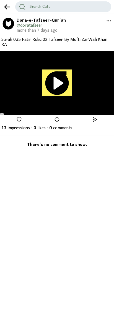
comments (60, 128)
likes (39, 128)
